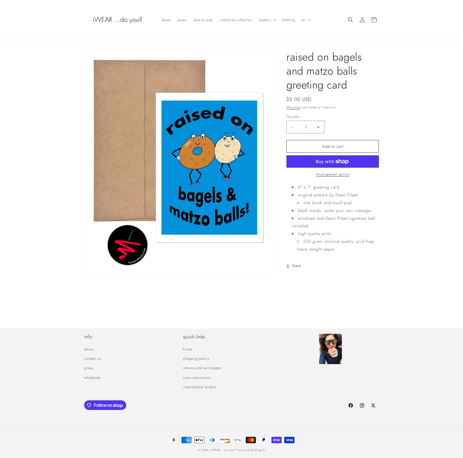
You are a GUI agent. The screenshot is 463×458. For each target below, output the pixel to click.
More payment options (332, 174)
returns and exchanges (202, 368)
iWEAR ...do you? (223, 450)
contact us (92, 358)
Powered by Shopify (251, 450)
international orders (199, 387)
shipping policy (196, 358)
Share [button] (296, 265)
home (187, 349)
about (89, 349)
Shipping (293, 107)
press (89, 368)
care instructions (197, 377)
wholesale (92, 377)
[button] (267, 19)
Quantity (292, 116)
